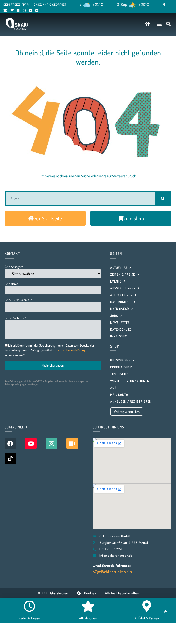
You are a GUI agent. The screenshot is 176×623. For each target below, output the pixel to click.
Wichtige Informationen (129, 381)
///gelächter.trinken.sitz (113, 571)
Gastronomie (120, 302)
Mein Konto (119, 394)
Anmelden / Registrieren (130, 401)
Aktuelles (118, 268)
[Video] (72, 443)
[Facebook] (10, 443)
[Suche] (162, 198)
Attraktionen (121, 295)
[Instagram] (51, 443)
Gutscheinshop (122, 360)
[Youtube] (31, 443)
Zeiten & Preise (122, 274)
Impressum (118, 336)
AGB (113, 388)
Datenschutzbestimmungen (71, 381)
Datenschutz (120, 329)
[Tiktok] (10, 458)
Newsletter (120, 322)
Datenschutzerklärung (70, 350)
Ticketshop (119, 374)
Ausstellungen (122, 288)
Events (116, 281)
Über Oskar (119, 309)
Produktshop (121, 367)
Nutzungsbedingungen (16, 384)
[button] (159, 24)
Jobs (114, 316)
